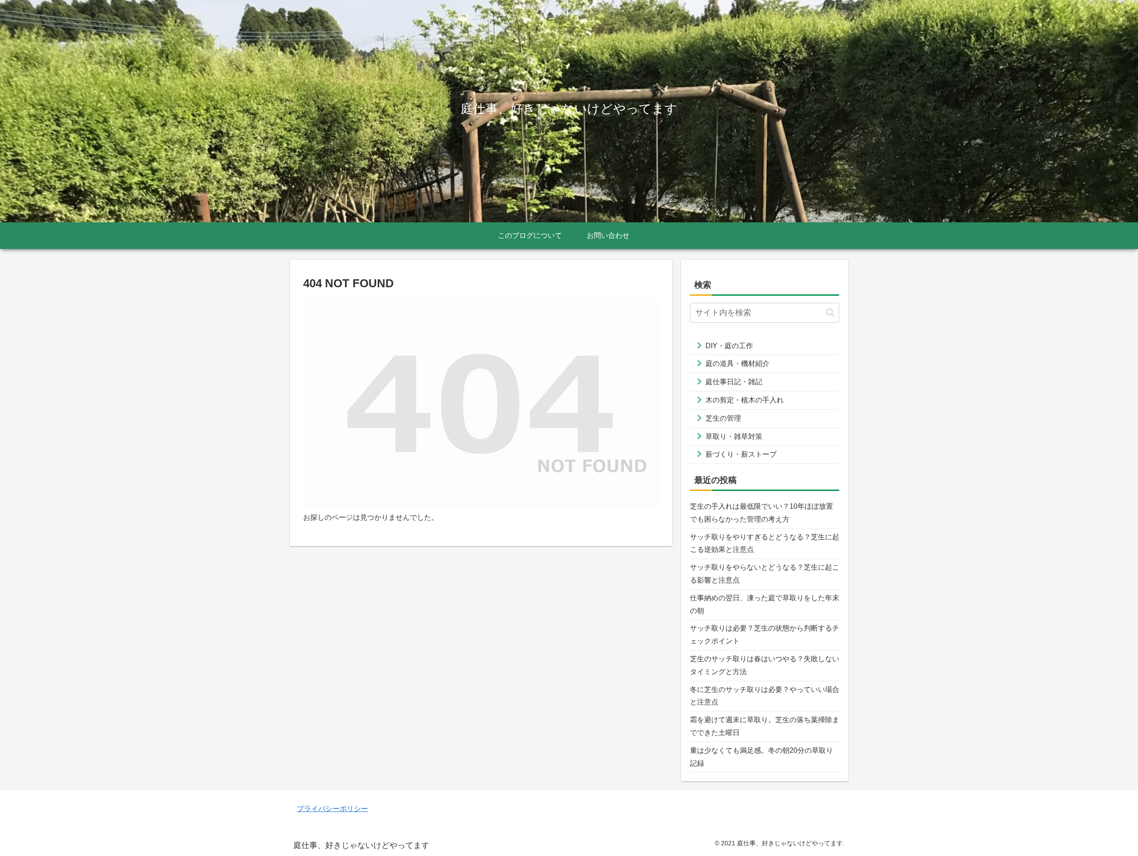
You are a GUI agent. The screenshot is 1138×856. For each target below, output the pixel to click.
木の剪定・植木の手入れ (744, 400)
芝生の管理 (723, 418)
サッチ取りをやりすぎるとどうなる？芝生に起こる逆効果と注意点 (764, 543)
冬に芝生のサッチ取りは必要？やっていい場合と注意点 (764, 696)
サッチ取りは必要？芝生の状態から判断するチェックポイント (764, 634)
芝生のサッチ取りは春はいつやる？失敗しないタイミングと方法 (764, 665)
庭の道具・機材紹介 (737, 363)
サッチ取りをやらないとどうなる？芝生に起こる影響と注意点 (764, 573)
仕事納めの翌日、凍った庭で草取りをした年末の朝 (764, 604)
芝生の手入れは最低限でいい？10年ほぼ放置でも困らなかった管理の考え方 (761, 512)
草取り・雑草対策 (733, 436)
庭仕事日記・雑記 (733, 382)
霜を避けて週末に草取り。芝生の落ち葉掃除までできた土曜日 (764, 726)
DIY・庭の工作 (729, 346)
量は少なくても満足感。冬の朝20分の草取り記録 (761, 757)
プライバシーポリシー (332, 808)
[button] (830, 312)
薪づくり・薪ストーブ (741, 454)
